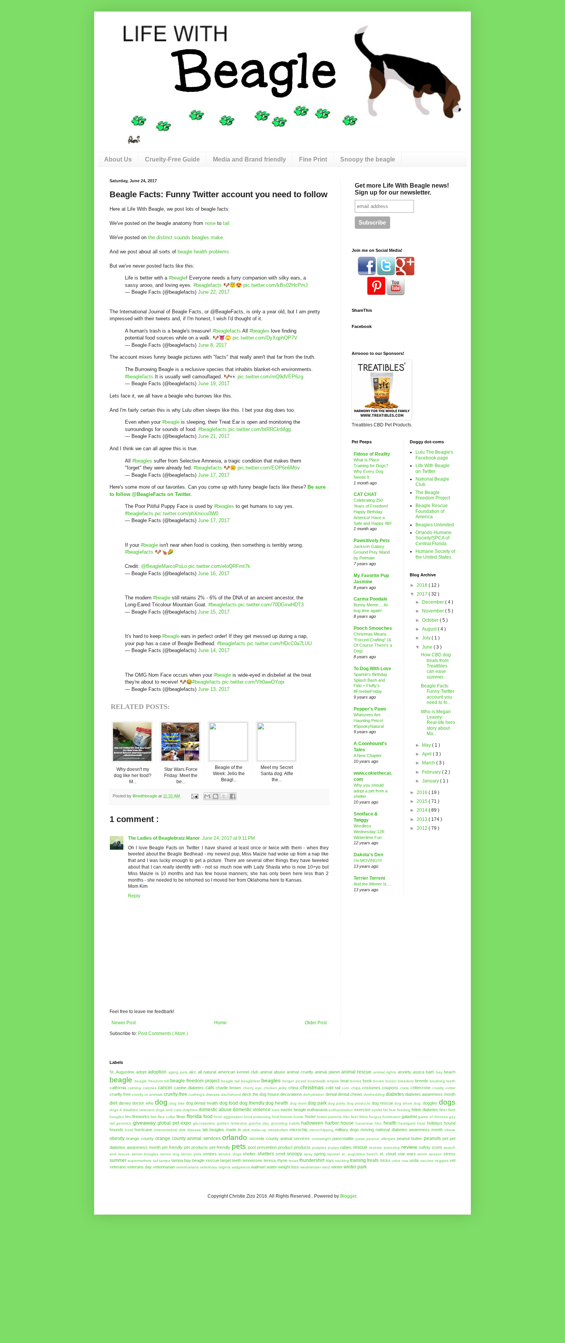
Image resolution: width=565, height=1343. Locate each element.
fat (385, 1110)
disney (125, 1103)
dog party (336, 1103)
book (367, 1080)
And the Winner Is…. (373, 884)
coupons (390, 1087)
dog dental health (202, 1103)
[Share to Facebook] (232, 796)
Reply (134, 896)
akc (192, 1072)
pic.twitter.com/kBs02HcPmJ (275, 285)
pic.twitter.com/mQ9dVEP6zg (270, 376)
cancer (165, 1087)
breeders (406, 1081)
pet (445, 1138)
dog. (418, 1103)
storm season (429, 1154)
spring (320, 1154)
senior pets (191, 1154)
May (427, 745)
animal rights (384, 1072)
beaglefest (250, 1081)
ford (275, 1117)
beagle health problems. (204, 252)
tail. (227, 223)
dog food (228, 1103)
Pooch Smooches (373, 628)
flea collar (166, 1117)
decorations (291, 1094)
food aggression (228, 1117)
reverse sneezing (384, 1147)
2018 (423, 585)
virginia (224, 1167)
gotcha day (259, 1123)
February (432, 772)
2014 (423, 810)
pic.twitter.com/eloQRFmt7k (219, 566)
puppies (319, 1147)
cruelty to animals (147, 1094)
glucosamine (204, 1123)
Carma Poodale (370, 599)
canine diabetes (189, 1087)
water (272, 1167)
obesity (117, 1138)
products (302, 1147)
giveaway (144, 1123)
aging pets (178, 1072)
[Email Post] (194, 796)
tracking (342, 1160)
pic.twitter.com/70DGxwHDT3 (271, 604)
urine (396, 1160)
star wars (407, 1154)
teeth (236, 1160)
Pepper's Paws (370, 709)
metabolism (278, 1130)
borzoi (391, 1081)
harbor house (339, 1123)
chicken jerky (275, 1088)
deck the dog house (260, 1094)
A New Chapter (368, 755)
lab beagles (213, 1129)
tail (155, 1160)
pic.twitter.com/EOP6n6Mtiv (269, 468)
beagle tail (230, 1081)
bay (439, 1072)
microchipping (321, 1130)
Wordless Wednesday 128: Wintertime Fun (369, 832)
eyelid (377, 1110)
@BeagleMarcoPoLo (164, 566)
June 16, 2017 (213, 573)
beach (449, 1072)
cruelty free (120, 1094)
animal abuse (272, 1072)
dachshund (231, 1094)
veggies (442, 1160)
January (431, 781)
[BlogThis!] (215, 796)
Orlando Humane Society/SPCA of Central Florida (433, 538)
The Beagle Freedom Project (432, 495)
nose (210, 223)
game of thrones (433, 1117)
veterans (118, 1167)
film (128, 1117)
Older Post (316, 1022)
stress (449, 1154)
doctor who (142, 1103)
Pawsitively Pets (372, 540)
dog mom (298, 1103)
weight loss (288, 1167)
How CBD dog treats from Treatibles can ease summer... (436, 666)
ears (275, 1110)
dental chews (350, 1094)
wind (326, 1167)
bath (430, 1072)
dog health (277, 1103)
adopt (141, 1072)
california (118, 1087)
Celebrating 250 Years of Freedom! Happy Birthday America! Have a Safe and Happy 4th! (373, 511)
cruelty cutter (443, 1088)
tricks (385, 1160)
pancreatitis (343, 1138)
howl (129, 1130)
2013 (423, 819)
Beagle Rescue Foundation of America (431, 511)
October (431, 620)
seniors (210, 1154)
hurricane (143, 1129)
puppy (333, 1147)
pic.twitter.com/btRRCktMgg (259, 429)
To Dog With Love (372, 668)
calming (134, 1088)
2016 (423, 792)
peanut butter (409, 1138)
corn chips (351, 1088)
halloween (312, 1123)
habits (294, 1123)
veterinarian (164, 1167)
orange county (139, 1138)
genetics (123, 1123)
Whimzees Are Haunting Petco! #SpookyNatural (369, 720)
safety (424, 1147)
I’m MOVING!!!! (368, 860)
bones (355, 1081)
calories (149, 1088)
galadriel (409, 1116)
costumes (371, 1087)
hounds (116, 1129)
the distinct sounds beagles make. (186, 237)
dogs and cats (168, 1110)
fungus (375, 1117)
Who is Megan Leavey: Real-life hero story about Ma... (438, 723)
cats (210, 1087)
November (433, 611)
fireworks (141, 1116)
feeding (403, 1110)
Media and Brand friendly (249, 159)
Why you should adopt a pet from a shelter (370, 791)
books (378, 1081)
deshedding (374, 1094)
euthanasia (317, 1109)
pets (239, 1146)
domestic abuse (215, 1109)
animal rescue (356, 1072)
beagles (271, 1080)
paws (360, 1139)
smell (280, 1154)
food (208, 1116)
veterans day (139, 1167)
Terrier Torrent (369, 878)
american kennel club (238, 1072)
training (358, 1160)
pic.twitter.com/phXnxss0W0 (186, 513)
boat (345, 1080)
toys (330, 1160)
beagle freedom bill (152, 1081)
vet (452, 1160)
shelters (266, 1154)
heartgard (406, 1123)
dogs (447, 1102)
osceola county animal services (279, 1138)
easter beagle (293, 1109)
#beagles (259, 331)
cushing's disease (204, 1094)
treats (373, 1160)
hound (449, 1123)
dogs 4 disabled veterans (132, 1110)
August (430, 629)
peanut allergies (380, 1139)
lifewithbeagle (145, 796)
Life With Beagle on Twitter (432, 468)
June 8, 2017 (212, 345)
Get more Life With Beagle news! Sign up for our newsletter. (402, 189)
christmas (312, 1087)
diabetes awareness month (430, 1094)
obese (449, 1130)
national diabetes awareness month (409, 1129)
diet (113, 1103)
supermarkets (139, 1160)
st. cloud (388, 1154)
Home (220, 1022)
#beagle (177, 278)
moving (367, 1129)
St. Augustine (122, 1072)
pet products (196, 1147)
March (429, 763)
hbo (378, 1123)
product (285, 1147)
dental (331, 1094)
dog (161, 1102)
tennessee (252, 1160)
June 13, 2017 (213, 689)
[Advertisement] (63, 1263)
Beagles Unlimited (434, 525)
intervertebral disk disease (177, 1130)
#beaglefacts (207, 285)
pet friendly (172, 1147)
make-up (258, 1130)
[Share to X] (224, 796)
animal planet (327, 1072)
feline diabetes (425, 1109)
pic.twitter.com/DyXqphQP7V (265, 338)
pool (252, 1147)
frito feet (350, 1117)
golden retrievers (232, 1123)
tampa (164, 1160)
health (390, 1123)
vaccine (427, 1160)
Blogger (348, 1196)
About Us (118, 159)
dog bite (177, 1103)
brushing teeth (443, 1081)
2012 (423, 828)
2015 (423, 801)
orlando (234, 1137)
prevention (267, 1147)
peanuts (432, 1138)
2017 (423, 594)
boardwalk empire (323, 1081)
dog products (359, 1103)
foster (310, 1116)
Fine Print (313, 159)
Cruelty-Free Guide (172, 159)
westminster (310, 1167)
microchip (298, 1129)
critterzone (420, 1087)
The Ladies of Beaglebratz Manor (164, 838)
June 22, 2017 (213, 292)
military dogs (347, 1129)
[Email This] (207, 796)
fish (154, 1117)
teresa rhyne (275, 1160)
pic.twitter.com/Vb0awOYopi (253, 682)
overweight (321, 1139)
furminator (391, 1117)
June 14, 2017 (213, 650)
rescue (360, 1147)
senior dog (169, 1154)
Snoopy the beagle (367, 159)
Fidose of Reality (372, 454)
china (293, 1087)
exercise (362, 1109)
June (428, 647)
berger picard (294, 1081)
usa (405, 1160)
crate (404, 1088)
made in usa (237, 1129)
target (225, 1160)
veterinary (208, 1167)
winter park (355, 1167)
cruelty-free (175, 1094)
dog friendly (251, 1103)
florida (194, 1116)
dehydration (313, 1094)
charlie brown (228, 1087)
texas (293, 1160)
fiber (443, 1110)
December (433, 602)
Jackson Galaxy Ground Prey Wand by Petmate (372, 552)
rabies (346, 1147)
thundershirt (311, 1160)
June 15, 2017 (213, 612)
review (409, 1147)
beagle (121, 1080)
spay (308, 1154)
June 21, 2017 (213, 436)
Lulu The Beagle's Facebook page (434, 454)
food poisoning (257, 1117)
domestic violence (252, 1109)
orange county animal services (188, 1138)
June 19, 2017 (213, 383)
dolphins (190, 1110)
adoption (157, 1072)
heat (421, 1123)
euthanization (341, 1110)
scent (437, 1147)
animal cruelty (300, 1072)
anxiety (404, 1072)
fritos (363, 1117)
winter (336, 1167)
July (427, 638)
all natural (207, 1072)
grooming (279, 1123)
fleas (180, 1116)
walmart (258, 1167)
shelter (249, 1154)
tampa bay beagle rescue (195, 1160)
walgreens (241, 1167)
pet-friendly (219, 1147)
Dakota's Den (368, 854)
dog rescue (382, 1103)
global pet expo (174, 1123)
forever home (292, 1117)
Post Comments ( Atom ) (163, 1033)
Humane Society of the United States (435, 554)
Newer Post (123, 1022)
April (427, 754)
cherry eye (252, 1088)
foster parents (329, 1117)
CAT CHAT (365, 494)
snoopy (294, 1154)
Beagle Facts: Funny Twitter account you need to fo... (437, 694)
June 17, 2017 (213, 475)
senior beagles (145, 1154)
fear (392, 1110)
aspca (418, 1072)
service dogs (229, 1154)
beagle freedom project (194, 1080)
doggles (430, 1103)
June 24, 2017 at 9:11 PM (228, 838)
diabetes (395, 1094)
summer (118, 1160)
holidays (434, 1123)
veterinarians (187, 1167)
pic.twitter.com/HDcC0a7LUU (279, 643)
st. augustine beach (360, 1154)
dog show (403, 1103)
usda (414, 1160)
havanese (364, 1123)
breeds (421, 1080)
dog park (317, 1103)
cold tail (333, 1087)
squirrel (333, 1154)
